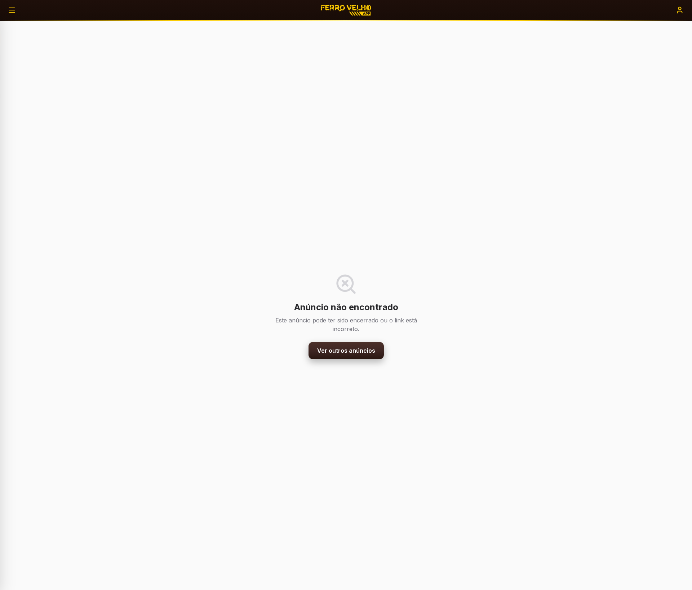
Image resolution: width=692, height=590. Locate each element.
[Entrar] (679, 10)
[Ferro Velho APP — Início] (346, 10)
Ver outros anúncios (346, 350)
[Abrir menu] (12, 10)
